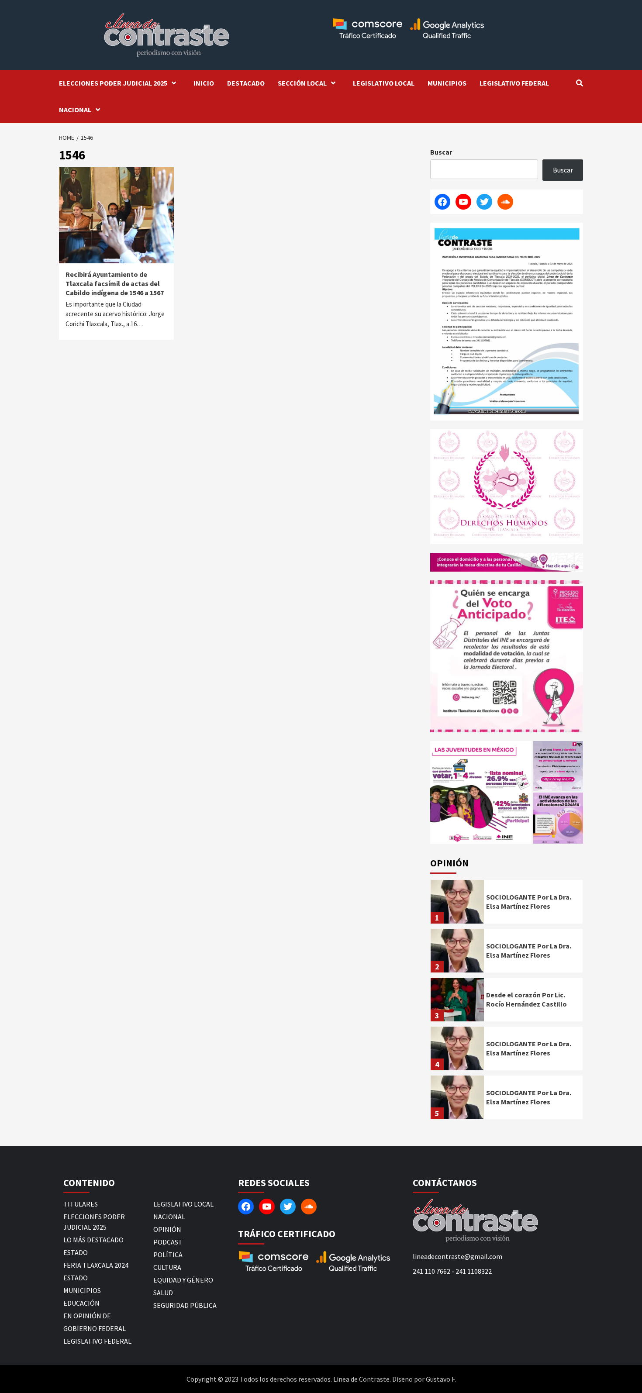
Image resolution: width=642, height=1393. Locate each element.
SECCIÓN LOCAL (302, 83)
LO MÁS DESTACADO (93, 1239)
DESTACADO (246, 83)
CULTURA (167, 1267)
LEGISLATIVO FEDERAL (514, 83)
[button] (481, 792)
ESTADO (75, 1252)
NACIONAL (75, 109)
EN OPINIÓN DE (87, 1315)
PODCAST (168, 1242)
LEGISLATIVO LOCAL (383, 83)
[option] (506, 903)
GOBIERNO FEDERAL (94, 1328)
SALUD (163, 1292)
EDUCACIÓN (81, 1303)
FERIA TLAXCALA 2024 (95, 1265)
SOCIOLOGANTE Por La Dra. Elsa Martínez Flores (528, 901)
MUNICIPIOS (447, 83)
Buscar (441, 152)
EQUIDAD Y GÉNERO (183, 1280)
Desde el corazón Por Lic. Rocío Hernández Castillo (526, 999)
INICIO (203, 83)
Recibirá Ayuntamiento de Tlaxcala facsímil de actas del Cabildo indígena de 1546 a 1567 (115, 283)
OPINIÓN (167, 1229)
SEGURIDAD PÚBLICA (185, 1305)
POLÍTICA (168, 1254)
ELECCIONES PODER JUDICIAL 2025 (113, 83)
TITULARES (80, 1204)
